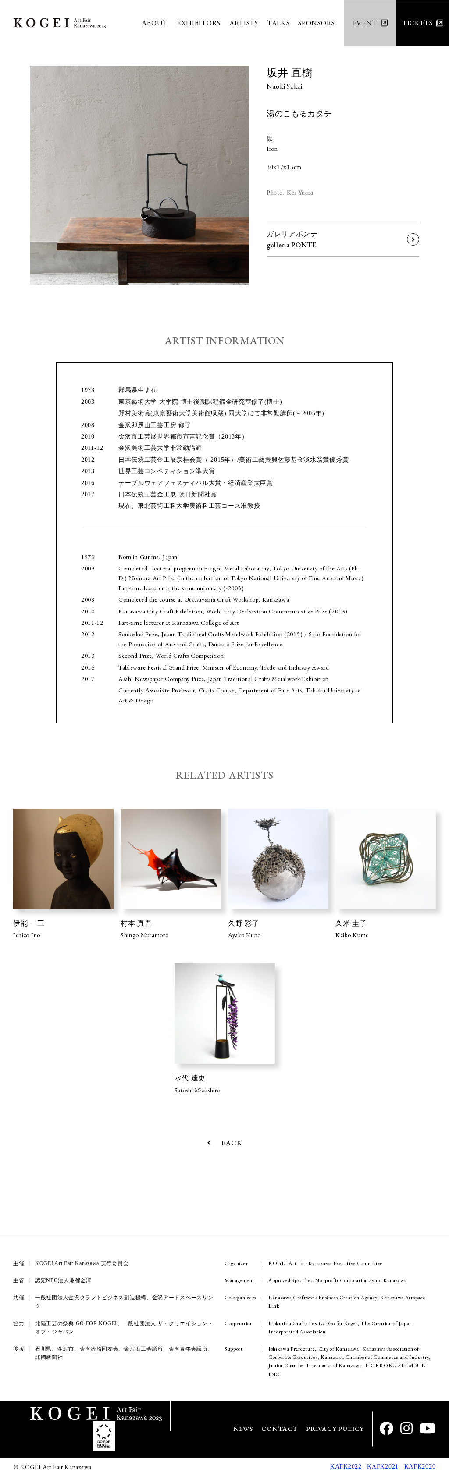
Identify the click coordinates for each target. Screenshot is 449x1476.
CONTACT (279, 1429)
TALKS (278, 23)
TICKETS (417, 23)
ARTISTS (243, 23)
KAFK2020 (420, 1466)
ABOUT (155, 23)
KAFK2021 (383, 1466)
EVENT (365, 23)
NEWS (243, 1429)
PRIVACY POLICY (335, 1429)
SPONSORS (316, 23)
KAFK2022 (346, 1466)
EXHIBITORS (199, 23)
